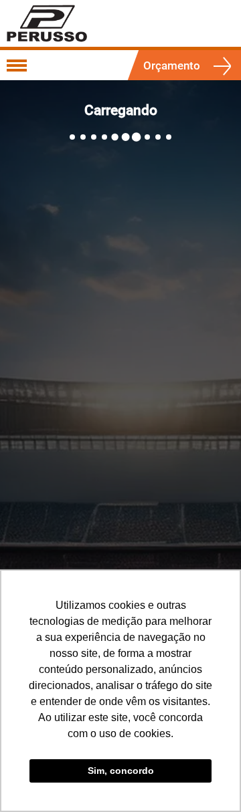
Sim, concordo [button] (121, 770)
